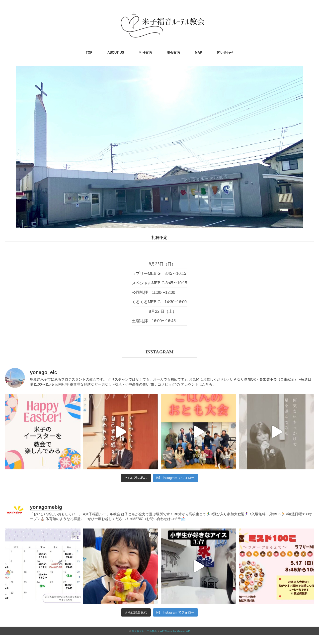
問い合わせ (225, 52)
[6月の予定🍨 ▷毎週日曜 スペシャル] (42, 566)
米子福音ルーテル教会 (144, 631)
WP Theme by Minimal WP (175, 631)
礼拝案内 (145, 52)
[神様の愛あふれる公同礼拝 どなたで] (276, 431)
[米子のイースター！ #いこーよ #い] (42, 431)
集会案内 (173, 52)
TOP (89, 52)
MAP (198, 52)
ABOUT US (115, 52)
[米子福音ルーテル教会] (159, 11)
